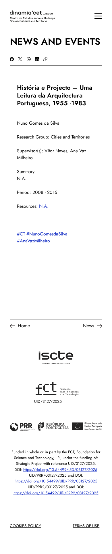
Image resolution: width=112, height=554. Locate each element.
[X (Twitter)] (20, 59)
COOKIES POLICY (25, 526)
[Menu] (95, 16)
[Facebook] (12, 59)
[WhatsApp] (29, 59)
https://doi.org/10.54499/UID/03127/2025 (60, 469)
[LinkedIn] (37, 59)
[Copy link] (45, 59)
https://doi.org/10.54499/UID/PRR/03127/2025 (56, 481)
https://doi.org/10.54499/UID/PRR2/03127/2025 (56, 493)
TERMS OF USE (86, 526)
